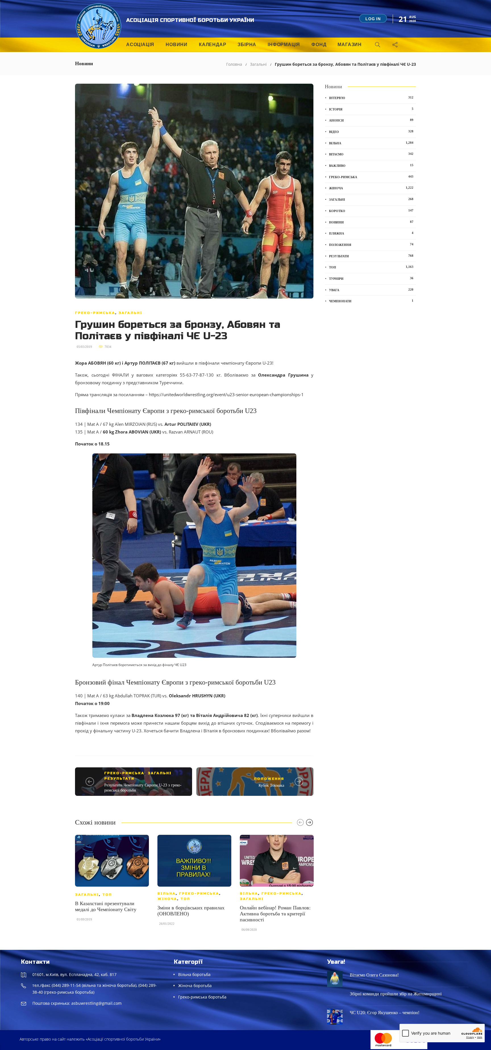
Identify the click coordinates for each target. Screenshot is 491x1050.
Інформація (284, 44)
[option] (112, 881)
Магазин (350, 44)
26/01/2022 (166, 923)
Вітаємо (371, 154)
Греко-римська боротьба (202, 997)
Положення (269, 779)
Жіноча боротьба (195, 985)
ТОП (107, 895)
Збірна (247, 44)
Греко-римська (95, 313)
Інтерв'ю (371, 98)
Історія (371, 109)
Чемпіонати (371, 301)
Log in (373, 19)
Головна (234, 64)
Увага (371, 290)
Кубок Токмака (271, 785)
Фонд (318, 44)
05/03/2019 (84, 346)
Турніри (371, 278)
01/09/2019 (84, 919)
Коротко (371, 211)
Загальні (258, 64)
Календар (212, 44)
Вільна (166, 893)
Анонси (371, 120)
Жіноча (167, 899)
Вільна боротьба (194, 974)
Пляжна (371, 233)
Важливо (371, 165)
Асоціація (140, 44)
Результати (119, 778)
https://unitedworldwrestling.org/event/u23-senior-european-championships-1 (226, 394)
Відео (371, 131)
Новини (177, 44)
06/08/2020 (249, 929)
